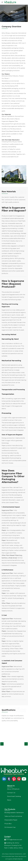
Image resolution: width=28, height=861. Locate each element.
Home (11, 15)
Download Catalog (14, 796)
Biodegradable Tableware (14, 812)
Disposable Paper (11, 820)
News (9, 800)
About (17, 15)
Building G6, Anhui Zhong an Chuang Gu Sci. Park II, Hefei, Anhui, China (13, 845)
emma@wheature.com (14, 839)
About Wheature (13, 789)
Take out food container (13, 816)
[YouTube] (23, 778)
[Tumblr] (9, 778)
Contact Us (11, 792)
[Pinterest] (14, 778)
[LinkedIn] (4, 778)
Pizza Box (8, 823)
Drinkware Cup (10, 827)
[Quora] (18, 778)
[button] (25, 772)
